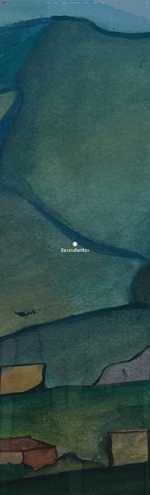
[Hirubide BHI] (4, 2)
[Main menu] (147, 2)
